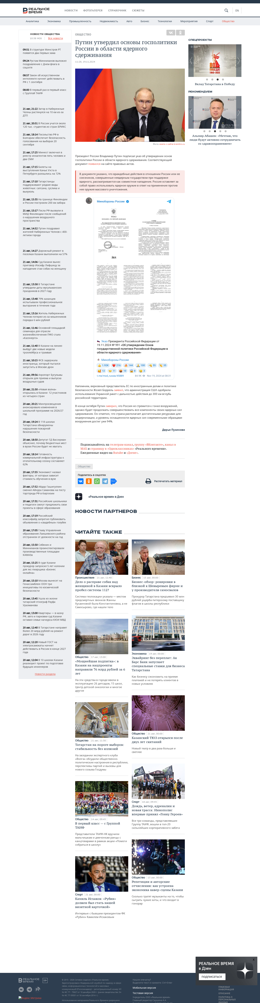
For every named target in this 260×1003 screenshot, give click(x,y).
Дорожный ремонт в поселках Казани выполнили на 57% (45, 252)
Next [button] (238, 60)
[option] (214, 60)
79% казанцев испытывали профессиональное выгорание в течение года (42, 302)
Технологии (165, 21)
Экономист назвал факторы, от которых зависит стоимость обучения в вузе (42, 475)
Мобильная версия (144, 987)
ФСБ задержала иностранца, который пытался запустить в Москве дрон (41, 364)
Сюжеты (138, 10)
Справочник (117, 10)
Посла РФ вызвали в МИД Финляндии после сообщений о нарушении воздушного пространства (44, 215)
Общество (228, 21)
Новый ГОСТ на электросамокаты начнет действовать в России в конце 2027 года (44, 647)
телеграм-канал (121, 444)
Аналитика (32, 21)
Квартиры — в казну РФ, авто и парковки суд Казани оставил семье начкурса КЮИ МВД (44, 616)
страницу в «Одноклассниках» (112, 448)
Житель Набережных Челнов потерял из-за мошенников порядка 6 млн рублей (44, 317)
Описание (224, 993)
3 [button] (217, 79)
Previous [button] (191, 60)
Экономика (54, 21)
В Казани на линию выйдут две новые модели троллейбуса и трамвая (42, 349)
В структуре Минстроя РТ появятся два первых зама (42, 51)
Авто (129, 21)
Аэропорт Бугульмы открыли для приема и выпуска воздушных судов (42, 378)
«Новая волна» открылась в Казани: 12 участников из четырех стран (44, 393)
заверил (111, 406)
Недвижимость (109, 21)
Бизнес (145, 21)
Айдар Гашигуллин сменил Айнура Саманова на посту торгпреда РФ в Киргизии (44, 490)
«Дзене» (132, 452)
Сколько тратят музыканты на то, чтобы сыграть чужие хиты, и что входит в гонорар (158, 892)
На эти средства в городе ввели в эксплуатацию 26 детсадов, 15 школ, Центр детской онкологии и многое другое (100, 675)
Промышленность (80, 21)
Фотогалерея (93, 10)
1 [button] (207, 79)
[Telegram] (105, 481)
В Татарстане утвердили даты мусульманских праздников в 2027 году (42, 288)
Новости (71, 10)
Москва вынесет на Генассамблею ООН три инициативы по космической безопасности (42, 585)
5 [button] (225, 131)
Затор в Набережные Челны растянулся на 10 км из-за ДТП (43, 112)
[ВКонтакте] (170, 32)
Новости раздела (45, 674)
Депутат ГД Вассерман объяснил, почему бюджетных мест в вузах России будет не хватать (45, 443)
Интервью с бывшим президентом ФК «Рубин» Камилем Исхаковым (100, 908)
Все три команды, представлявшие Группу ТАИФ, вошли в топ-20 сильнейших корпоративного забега (157, 816)
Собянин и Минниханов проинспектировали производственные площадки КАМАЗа (43, 550)
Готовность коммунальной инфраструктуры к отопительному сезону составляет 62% (44, 459)
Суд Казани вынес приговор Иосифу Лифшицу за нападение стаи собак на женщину (44, 265)
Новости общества (45, 34)
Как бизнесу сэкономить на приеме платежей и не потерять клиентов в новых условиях (158, 670)
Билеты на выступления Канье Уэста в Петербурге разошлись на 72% (42, 170)
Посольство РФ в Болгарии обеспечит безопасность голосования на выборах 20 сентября (44, 139)
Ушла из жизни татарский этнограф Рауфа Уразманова (40, 602)
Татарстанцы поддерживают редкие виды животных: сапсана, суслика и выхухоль (41, 186)
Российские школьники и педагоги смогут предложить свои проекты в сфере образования (45, 504)
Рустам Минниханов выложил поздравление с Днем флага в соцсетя (45, 64)
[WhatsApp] (97, 481)
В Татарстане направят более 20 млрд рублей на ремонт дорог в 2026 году (45, 631)
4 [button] (223, 79)
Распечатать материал (168, 481)
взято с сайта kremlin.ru (172, 144)
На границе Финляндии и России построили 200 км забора (45, 201)
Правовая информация (226, 988)
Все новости (55, 38)
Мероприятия (189, 21)
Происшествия (85, 577)
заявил (118, 390)
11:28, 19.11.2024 (85, 61)
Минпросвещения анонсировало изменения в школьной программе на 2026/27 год (43, 409)
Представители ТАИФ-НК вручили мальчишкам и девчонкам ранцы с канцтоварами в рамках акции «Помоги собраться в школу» (101, 833)
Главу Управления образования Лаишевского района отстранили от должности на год (44, 534)
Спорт (209, 21)
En (237, 10)
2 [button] (212, 79)
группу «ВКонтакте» (148, 444)
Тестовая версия (143, 993)
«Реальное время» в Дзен (106, 497)
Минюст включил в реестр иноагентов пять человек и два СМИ (44, 156)
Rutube (118, 452)
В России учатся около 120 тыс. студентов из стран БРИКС (44, 125)
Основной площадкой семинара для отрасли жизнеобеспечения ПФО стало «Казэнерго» (44, 333)
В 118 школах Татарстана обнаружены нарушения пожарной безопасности (39, 427)
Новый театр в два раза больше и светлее (157, 745)
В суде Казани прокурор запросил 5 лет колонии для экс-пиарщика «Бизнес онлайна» (44, 567)
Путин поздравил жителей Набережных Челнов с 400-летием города (45, 232)
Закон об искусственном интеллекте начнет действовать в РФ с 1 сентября (43, 79)
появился (94, 164)
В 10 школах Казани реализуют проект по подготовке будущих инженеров (43, 663)
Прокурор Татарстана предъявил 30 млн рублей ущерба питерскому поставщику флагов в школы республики (158, 592)
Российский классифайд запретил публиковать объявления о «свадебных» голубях (44, 519)
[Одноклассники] (180, 32)
